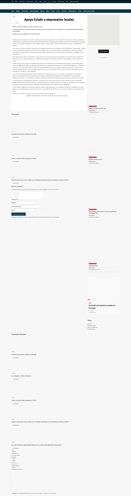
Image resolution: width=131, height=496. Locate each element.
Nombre (13, 202)
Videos (40, 1)
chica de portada (29, 1)
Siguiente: (47, 95)
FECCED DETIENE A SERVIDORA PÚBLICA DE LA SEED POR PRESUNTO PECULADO (36, 445)
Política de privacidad (74, 1)
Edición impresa (61, 1)
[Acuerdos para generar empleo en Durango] (21, 123)
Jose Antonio (16, 22)
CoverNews (46, 493)
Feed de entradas (92, 325)
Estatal (44, 1)
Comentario (14, 199)
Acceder (90, 323)
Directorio (54, 1)
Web (12, 210)
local (12, 1)
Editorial (36, 1)
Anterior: (41, 93)
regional (16, 1)
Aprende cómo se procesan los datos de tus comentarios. (45, 217)
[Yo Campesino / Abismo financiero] (21, 365)
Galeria (67, 1)
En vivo (49, 1)
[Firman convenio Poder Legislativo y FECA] (21, 146)
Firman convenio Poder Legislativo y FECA (23, 158)
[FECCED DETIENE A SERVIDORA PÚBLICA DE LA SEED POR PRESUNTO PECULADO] (21, 433)
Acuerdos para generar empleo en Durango (23, 134)
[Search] (119, 11)
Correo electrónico (16, 206)
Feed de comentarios (93, 327)
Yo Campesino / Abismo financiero (21, 376)
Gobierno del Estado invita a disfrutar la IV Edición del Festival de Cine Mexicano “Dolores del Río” (40, 180)
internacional (22, 1)
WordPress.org (91, 329)
